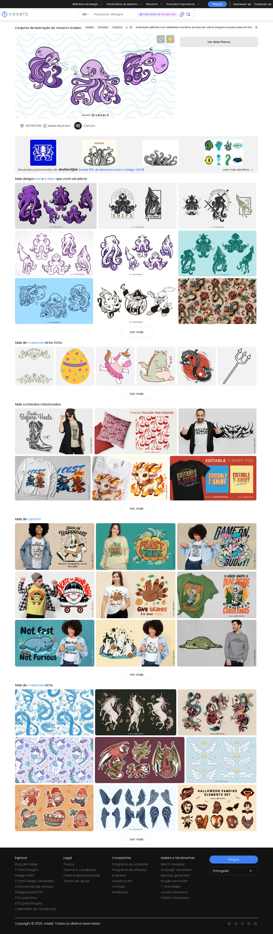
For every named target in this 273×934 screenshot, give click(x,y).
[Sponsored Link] (43, 153)
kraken (90, 27)
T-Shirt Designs (26, 870)
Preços (69, 864)
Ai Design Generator (176, 870)
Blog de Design (26, 864)
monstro (103, 27)
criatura (117, 27)
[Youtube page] (248, 923)
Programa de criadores (130, 864)
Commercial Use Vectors (34, 886)
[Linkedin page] (255, 923)
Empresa (119, 875)
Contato (119, 886)
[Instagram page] (229, 923)
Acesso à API (122, 881)
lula (38, 178)
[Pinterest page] (242, 923)
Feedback (120, 892)
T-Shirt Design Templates (34, 881)
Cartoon (34, 519)
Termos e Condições (80, 870)
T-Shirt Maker (171, 886)
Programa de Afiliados (129, 870)
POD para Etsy (26, 897)
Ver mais (136, 332)
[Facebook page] (235, 923)
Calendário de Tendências (36, 909)
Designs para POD (29, 892)
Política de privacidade (82, 875)
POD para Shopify (29, 903)
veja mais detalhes (236, 170)
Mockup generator (175, 875)
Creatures (36, 342)
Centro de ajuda (76, 881)
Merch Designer (173, 864)
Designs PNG (24, 875)
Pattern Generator (175, 897)
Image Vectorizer (174, 881)
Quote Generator (174, 892)
